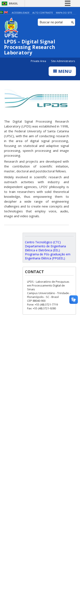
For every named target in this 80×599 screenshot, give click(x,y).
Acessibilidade (20, 12)
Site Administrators (63, 61)
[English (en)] (6, 12)
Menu (64, 71)
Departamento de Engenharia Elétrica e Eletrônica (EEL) (45, 248)
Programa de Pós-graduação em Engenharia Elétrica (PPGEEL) (47, 256)
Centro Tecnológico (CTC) (43, 242)
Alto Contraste (42, 12)
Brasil (13, 3)
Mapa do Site (64, 12)
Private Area (39, 61)
